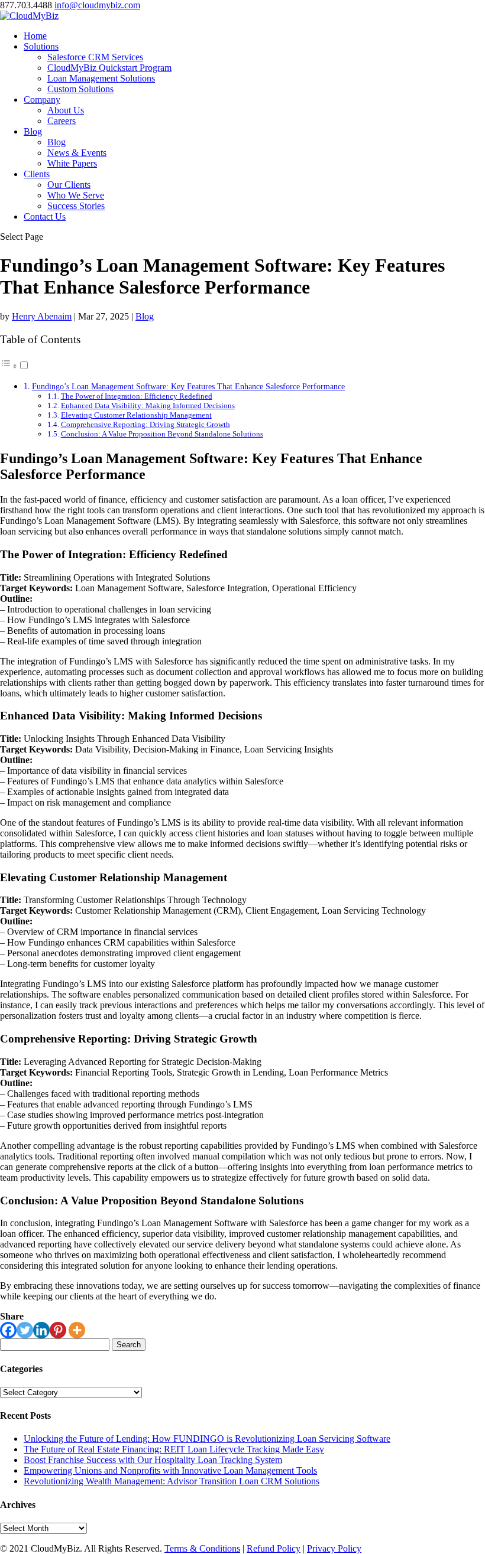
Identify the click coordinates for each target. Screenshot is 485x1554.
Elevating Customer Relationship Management (136, 415)
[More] (77, 1330)
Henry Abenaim (42, 316)
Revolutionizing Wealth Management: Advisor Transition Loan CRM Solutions (171, 1481)
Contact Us (45, 216)
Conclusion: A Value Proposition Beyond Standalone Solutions (162, 433)
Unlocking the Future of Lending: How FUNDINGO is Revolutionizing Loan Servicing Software (207, 1439)
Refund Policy (273, 1548)
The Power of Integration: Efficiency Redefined (136, 396)
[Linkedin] (41, 1330)
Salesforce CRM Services (95, 57)
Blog (33, 131)
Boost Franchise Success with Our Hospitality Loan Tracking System (153, 1460)
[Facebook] (8, 1330)
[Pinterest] (58, 1330)
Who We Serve (75, 195)
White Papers (72, 163)
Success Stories (76, 206)
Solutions (41, 46)
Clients (37, 174)
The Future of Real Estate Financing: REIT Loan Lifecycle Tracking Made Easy (174, 1449)
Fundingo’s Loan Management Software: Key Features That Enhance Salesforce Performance (188, 386)
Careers (61, 121)
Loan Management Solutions (101, 78)
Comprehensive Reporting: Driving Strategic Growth (145, 424)
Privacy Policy (334, 1548)
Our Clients (68, 185)
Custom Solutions (80, 89)
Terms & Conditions (202, 1548)
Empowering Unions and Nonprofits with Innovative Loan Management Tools (170, 1470)
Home (35, 36)
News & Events (76, 153)
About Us (65, 110)
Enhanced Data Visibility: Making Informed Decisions (148, 405)
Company (42, 100)
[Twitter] (25, 1330)
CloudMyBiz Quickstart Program (109, 68)
